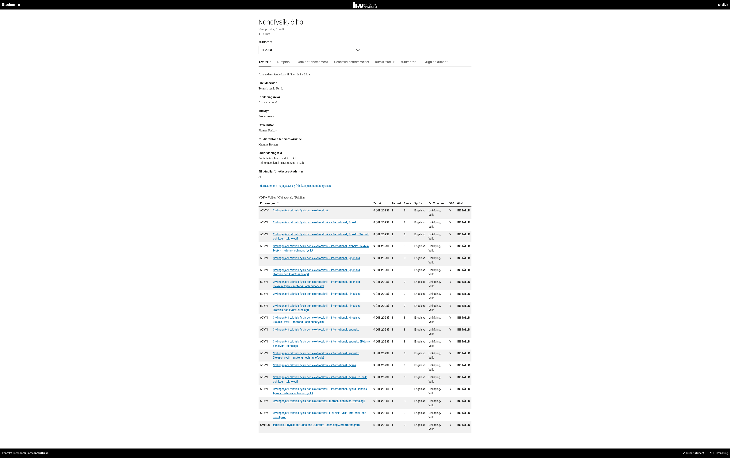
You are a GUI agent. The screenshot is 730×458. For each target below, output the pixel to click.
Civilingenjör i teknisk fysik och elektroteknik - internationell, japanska (316, 258)
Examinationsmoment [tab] (312, 62)
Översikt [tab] (265, 62)
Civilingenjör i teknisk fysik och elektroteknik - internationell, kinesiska (316, 294)
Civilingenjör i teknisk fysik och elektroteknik (300, 210)
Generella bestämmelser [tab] (351, 62)
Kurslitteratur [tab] (384, 62)
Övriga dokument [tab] (435, 62)
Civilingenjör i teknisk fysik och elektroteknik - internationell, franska (315, 222)
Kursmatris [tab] (408, 62)
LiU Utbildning (719, 453)
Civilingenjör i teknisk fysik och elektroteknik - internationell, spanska (316, 329)
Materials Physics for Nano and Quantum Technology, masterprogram (316, 425)
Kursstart (265, 42)
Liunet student (694, 453)
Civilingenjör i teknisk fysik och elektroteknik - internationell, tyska (314, 365)
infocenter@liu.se (38, 453)
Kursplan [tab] (283, 62)
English (723, 4)
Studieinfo (11, 4)
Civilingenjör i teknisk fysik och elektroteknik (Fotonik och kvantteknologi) (319, 401)
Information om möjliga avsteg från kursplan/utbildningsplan (295, 185)
